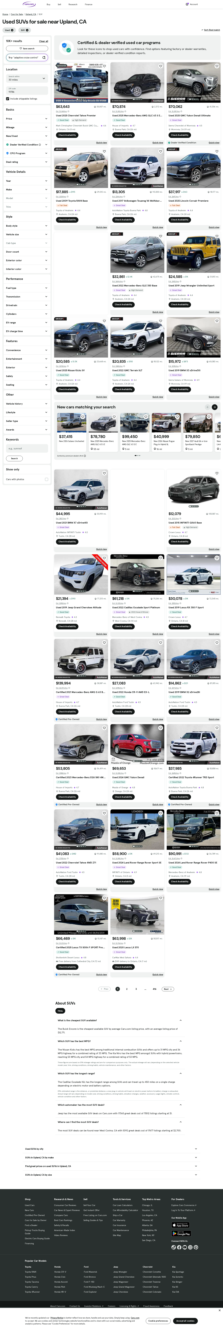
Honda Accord (61, 1281)
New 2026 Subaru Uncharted (71, 441)
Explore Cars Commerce (182, 1205)
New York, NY (148, 1235)
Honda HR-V (60, 1291)
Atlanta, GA (147, 1225)
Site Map (117, 1235)
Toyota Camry (31, 1286)
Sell (59, 4)
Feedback (168, 1306)
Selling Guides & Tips (93, 1220)
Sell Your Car (89, 1205)
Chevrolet (147, 1266)
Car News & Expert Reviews (67, 1210)
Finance (88, 4)
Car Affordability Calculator (125, 1210)
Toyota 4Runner (32, 1291)
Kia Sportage (178, 1271)
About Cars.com (57, 1306)
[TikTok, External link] (173, 1247)
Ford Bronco (90, 1276)
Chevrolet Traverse (151, 1281)
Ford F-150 (89, 1281)
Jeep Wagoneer (120, 1281)
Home (5, 14)
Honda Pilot (59, 1286)
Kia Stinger (177, 1281)
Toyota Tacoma (32, 1281)
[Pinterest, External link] (196, 1247)
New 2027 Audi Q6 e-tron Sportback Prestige (196, 443)
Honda (57, 1266)
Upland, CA (30, 14)
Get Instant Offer (91, 1210)
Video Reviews (61, 1235)
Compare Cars (61, 1215)
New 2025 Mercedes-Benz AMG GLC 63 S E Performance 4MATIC (102, 444)
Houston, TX (148, 1210)
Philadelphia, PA (149, 1230)
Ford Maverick (90, 1271)
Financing (29, 1243)
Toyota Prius (30, 1276)
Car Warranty (119, 1220)
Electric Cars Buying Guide (37, 1238)
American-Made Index (64, 1230)
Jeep (115, 1266)
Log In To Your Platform (182, 1210)
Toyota (28, 1266)
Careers (111, 1306)
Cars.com (135, 1318)
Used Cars (29, 1205)
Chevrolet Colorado (152, 1291)
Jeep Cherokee (120, 1291)
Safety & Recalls (61, 1225)
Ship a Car (117, 1215)
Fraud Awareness (151, 1306)
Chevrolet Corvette (152, 1271)
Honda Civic (59, 1276)
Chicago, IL (147, 1205)
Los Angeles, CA (149, 1215)
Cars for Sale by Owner (35, 1220)
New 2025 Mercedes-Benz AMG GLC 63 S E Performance (133, 444)
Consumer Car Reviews (65, 1205)
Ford (86, 1266)
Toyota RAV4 (30, 1271)
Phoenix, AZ (147, 1220)
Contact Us (74, 1306)
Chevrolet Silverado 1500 (154, 1276)
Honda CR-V (60, 1271)
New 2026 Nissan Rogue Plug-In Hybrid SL (164, 443)
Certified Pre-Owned (35, 1215)
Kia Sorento (177, 1276)
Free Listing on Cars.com (95, 1215)
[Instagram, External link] (190, 1247)
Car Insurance (119, 1225)
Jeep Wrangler (120, 1271)
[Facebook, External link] (179, 1247)
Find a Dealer (31, 1225)
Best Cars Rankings (63, 1220)
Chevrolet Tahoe (150, 1286)
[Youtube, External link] (185, 1247)
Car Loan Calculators (122, 1205)
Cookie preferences (158, 1320)
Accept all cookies (185, 1320)
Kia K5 (175, 1286)
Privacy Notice (57, 1318)
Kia (173, 1266)
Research (73, 4)
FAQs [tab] (60, 1011)
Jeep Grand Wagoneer (124, 1286)
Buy (48, 4)
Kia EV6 (175, 1291)
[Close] (219, 1310)
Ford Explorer (90, 1291)
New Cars (29, 1210)
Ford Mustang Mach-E (94, 1286)
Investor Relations (92, 1306)
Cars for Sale (17, 14)
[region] (111, 1318)
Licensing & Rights (128, 1306)
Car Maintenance (121, 1230)
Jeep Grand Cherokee (123, 1276)
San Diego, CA (148, 1240)
